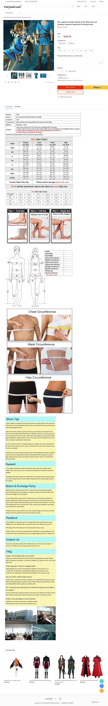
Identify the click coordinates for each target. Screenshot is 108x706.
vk (15, 82)
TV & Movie (49, 12)
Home (26, 12)
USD (58, 36)
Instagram (60, 699)
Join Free (84, 1)
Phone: (31, 1)
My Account (93, 1)
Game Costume (17, 17)
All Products (33, 12)
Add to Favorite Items (66, 97)
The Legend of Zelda (26, 17)
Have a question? (63, 27)
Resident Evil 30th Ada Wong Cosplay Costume (40, 680)
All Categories (9, 12)
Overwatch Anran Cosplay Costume (12, 680)
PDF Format (50, 82)
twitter (8, 82)
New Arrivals (66, 12)
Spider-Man (57, 12)
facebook (5, 82)
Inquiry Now (70, 92)
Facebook (55, 699)
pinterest (12, 82)
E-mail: (13, 1)
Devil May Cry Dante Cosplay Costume (89, 680)
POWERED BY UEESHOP (67, 703)
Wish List (101, 1)
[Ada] (102, 686)
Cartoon (41, 12)
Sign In (78, 1)
